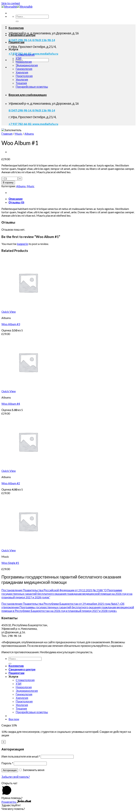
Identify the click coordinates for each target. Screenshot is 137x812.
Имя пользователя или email (20, 756)
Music (18, 133)
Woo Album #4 (10, 403)
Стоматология (25, 54)
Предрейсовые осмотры (32, 86)
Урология (22, 79)
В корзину (8, 182)
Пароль (7, 763)
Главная (6, 133)
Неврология (24, 61)
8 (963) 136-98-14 (43, 40)
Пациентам (16, 42)
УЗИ (18, 58)
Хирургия (22, 72)
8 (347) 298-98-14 (20, 110)
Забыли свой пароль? (15, 776)
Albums (29, 133)
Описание (16, 198)
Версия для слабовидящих (28, 94)
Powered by (9, 801)
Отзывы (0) (16, 202)
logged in (22, 243)
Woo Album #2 (10, 483)
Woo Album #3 (10, 324)
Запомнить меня (33, 770)
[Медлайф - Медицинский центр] (16, 6)
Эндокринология (27, 65)
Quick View (8, 311)
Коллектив (16, 28)
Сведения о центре (22, 35)
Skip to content (10, 3)
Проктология (24, 76)
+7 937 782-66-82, (20, 123)
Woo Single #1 (10, 562)
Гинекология (24, 68)
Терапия (21, 83)
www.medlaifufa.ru (45, 53)
